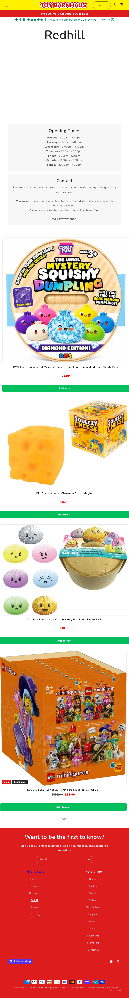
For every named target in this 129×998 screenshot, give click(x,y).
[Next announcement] (122, 13)
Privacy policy (61, 987)
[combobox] (102, 5)
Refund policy (76, 987)
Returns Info (92, 942)
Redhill (34, 900)
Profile (92, 893)
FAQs (92, 928)
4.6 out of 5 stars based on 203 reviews (72, 19)
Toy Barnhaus (28, 988)
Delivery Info (92, 935)
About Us (92, 886)
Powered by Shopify (43, 988)
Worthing (35, 914)
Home (92, 879)
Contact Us (94, 949)
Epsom (34, 886)
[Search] (107, 5)
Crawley (34, 879)
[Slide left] (57, 818)
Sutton (34, 907)
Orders (92, 900)
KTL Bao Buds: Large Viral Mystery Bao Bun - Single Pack (64, 619)
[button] (6, 5)
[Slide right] (71, 818)
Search (92, 921)
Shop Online (92, 907)
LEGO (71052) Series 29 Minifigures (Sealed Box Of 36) (63, 789)
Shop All (92, 914)
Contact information (95, 987)
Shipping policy (114, 987)
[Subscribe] (89, 859)
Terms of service (114, 991)
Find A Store (35, 872)
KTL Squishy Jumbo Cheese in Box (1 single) (64, 493)
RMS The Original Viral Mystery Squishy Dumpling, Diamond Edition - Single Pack (65, 367)
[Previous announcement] (6, 13)
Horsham (34, 893)
